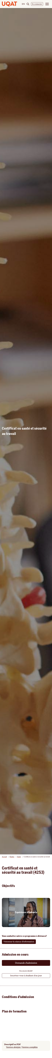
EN (23, 4)
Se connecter (37, 4)
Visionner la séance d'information (19, 942)
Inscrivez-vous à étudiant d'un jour (26, 975)
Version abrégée (13, 1047)
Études (12, 857)
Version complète (30, 1047)
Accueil (4, 857)
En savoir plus (26, 912)
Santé (19, 857)
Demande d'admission (26, 963)
